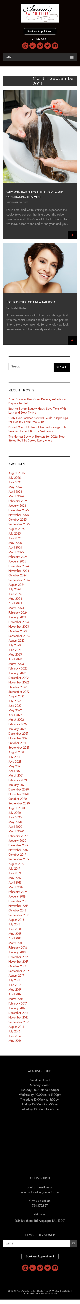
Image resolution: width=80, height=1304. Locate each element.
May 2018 (15, 933)
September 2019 (19, 859)
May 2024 (15, 598)
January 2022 (17, 729)
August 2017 (16, 975)
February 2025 (18, 557)
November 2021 (18, 738)
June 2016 (15, 1036)
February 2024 (18, 612)
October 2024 (18, 575)
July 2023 (15, 645)
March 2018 (16, 943)
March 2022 (16, 719)
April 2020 (15, 826)
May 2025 (15, 543)
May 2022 (15, 710)
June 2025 (15, 538)
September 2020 (19, 803)
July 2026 (15, 477)
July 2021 (14, 757)
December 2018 (18, 901)
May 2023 (15, 654)
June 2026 (15, 482)
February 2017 (18, 1003)
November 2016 (18, 1017)
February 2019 (18, 892)
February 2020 (18, 836)
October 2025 (18, 519)
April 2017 (15, 994)
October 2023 (18, 631)
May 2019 (15, 878)
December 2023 (19, 622)
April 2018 (15, 938)
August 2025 (17, 529)
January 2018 (17, 952)
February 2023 (18, 668)
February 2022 (18, 724)
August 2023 (17, 640)
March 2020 (16, 831)
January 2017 (17, 1008)
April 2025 (15, 547)
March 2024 (16, 608)
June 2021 (15, 761)
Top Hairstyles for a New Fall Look (31, 302)
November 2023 (19, 626)
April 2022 (15, 715)
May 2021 (15, 766)
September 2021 (19, 747)
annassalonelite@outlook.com (40, 1192)
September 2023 (19, 636)
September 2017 (19, 971)
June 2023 (15, 650)
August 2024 (17, 584)
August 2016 (16, 1027)
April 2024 (15, 603)
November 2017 (18, 961)
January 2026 (17, 505)
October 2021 (17, 743)
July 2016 (14, 1031)
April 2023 (15, 659)
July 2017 (14, 980)
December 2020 (19, 789)
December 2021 (18, 733)
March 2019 (16, 887)
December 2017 (18, 957)
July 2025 (15, 533)
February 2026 (18, 501)
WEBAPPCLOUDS (61, 1291)
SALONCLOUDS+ (48, 1293)
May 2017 (15, 989)
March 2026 (16, 496)
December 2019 (18, 845)
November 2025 (19, 515)
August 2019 (16, 864)
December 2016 (18, 1013)
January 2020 (17, 840)
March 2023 (16, 664)
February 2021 (18, 780)
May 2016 (15, 1040)
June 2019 (15, 873)
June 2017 (15, 985)
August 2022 (17, 696)
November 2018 (18, 906)
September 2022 (19, 692)
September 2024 (19, 580)
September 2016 (19, 1022)
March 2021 (16, 775)
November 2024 (19, 571)
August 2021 (16, 752)
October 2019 (17, 854)
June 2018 (15, 929)
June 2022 (15, 705)
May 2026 (15, 487)
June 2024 (15, 594)
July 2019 (14, 868)
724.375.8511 (40, 39)
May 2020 (15, 822)
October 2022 (18, 687)
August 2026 (17, 473)
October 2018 (17, 910)
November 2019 (18, 850)
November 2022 (19, 682)
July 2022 (15, 701)
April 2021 (15, 771)
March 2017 (16, 999)
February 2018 (18, 947)
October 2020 (18, 799)
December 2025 (19, 510)
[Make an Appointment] (40, 33)
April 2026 (15, 491)
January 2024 (17, 617)
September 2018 (19, 915)
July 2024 (15, 589)
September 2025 (19, 524)
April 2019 (15, 882)
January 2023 (17, 673)
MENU (9, 57)
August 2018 (16, 920)
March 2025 (16, 552)
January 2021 (17, 785)
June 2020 (15, 817)
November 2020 (19, 794)
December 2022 (19, 678)
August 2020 (17, 808)
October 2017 (17, 966)
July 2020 (15, 812)
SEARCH (62, 367)
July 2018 (14, 924)
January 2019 (17, 896)
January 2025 (17, 561)
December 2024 (19, 566)
